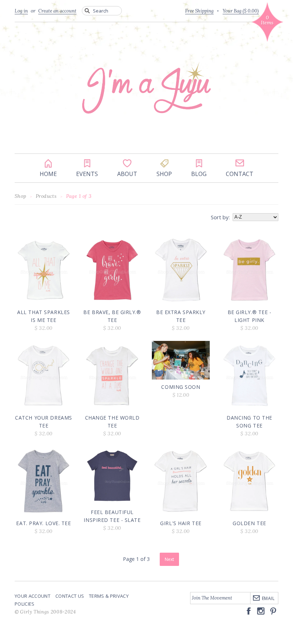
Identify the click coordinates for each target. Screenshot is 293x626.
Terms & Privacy (109, 596)
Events (87, 163)
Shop (164, 163)
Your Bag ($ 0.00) (241, 11)
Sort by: (220, 217)
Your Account (32, 596)
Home (48, 163)
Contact (239, 163)
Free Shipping (199, 11)
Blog (198, 163)
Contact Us (69, 596)
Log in (21, 11)
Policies (25, 604)
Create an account (57, 11)
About (127, 163)
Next (169, 559)
